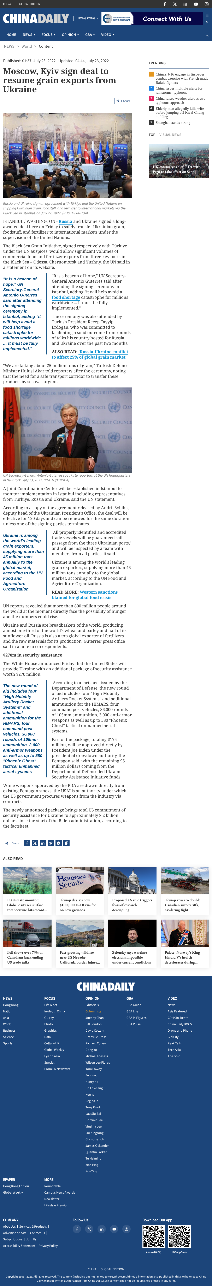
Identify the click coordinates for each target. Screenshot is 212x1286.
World (27, 46)
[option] (179, 161)
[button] (154, 174)
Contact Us (37, 1233)
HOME (11, 34)
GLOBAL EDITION (29, 4)
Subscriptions (13, 1239)
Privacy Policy (48, 1245)
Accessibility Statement (19, 1245)
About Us (9, 1226)
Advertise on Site (14, 1233)
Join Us (31, 1239)
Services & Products (33, 1226)
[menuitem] (86, 18)
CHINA (7, 4)
